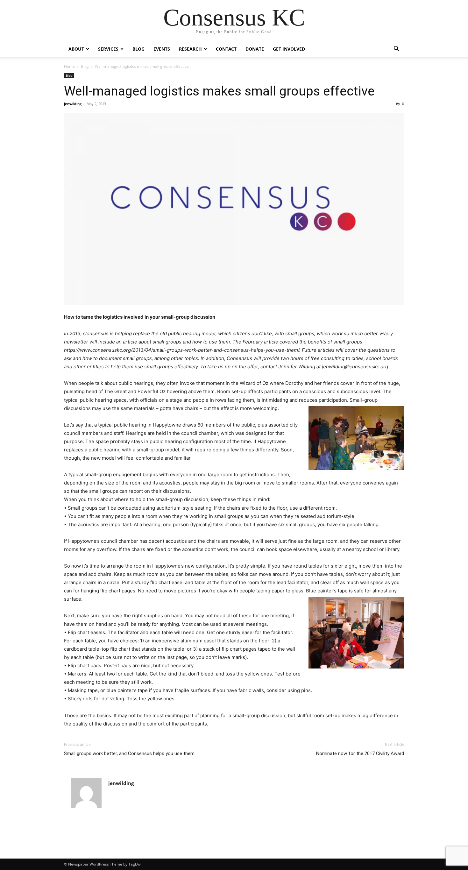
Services (108, 49)
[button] (396, 49)
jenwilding (73, 103)
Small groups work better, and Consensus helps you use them (129, 753)
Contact (226, 49)
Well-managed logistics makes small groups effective (219, 91)
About (76, 49)
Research (190, 49)
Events (161, 49)
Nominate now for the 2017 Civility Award (360, 753)
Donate (254, 49)
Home (69, 66)
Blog (138, 49)
